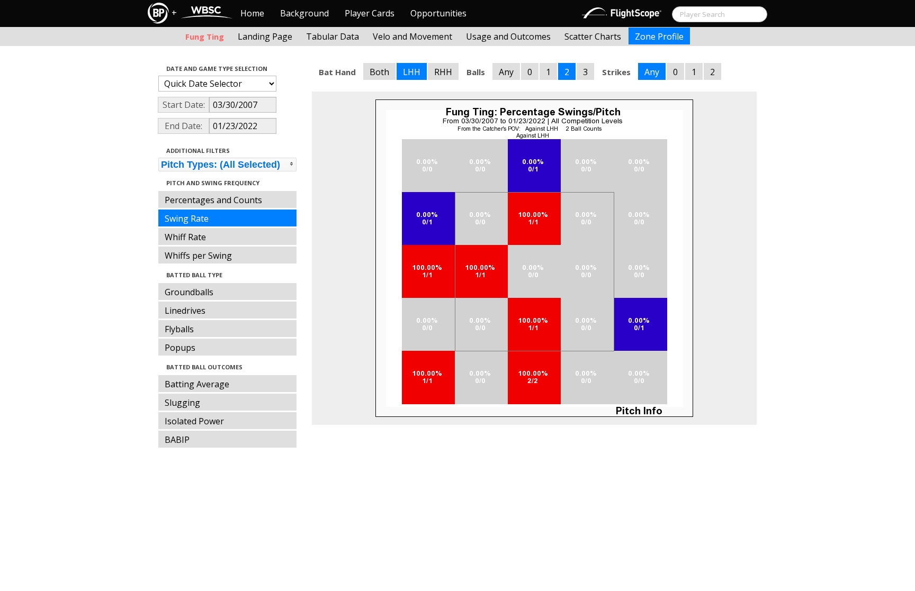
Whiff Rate (185, 237)
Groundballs (189, 292)
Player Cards (369, 13)
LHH (411, 72)
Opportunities (438, 13)
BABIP (177, 439)
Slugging (182, 402)
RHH (443, 72)
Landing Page (265, 36)
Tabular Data (332, 36)
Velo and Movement (412, 36)
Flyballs (179, 329)
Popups (180, 347)
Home (252, 13)
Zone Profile (659, 36)
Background (304, 13)
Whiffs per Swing (198, 255)
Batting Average (197, 384)
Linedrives (185, 310)
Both (379, 72)
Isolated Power (194, 421)
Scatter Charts (592, 36)
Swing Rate (187, 218)
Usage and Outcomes (508, 36)
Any (506, 72)
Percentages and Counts (213, 200)
